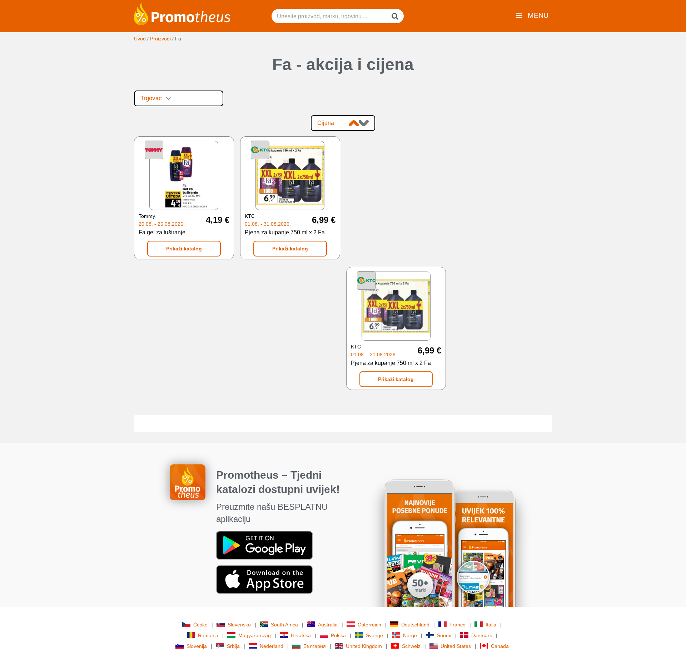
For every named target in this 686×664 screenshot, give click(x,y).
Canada (500, 646)
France (457, 625)
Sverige (374, 635)
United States (456, 646)
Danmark (481, 635)
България (314, 646)
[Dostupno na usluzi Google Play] (264, 544)
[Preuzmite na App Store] (264, 579)
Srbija (233, 646)
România (208, 635)
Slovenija (197, 646)
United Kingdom (364, 646)
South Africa (284, 625)
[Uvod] (182, 13)
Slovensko (239, 625)
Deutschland (415, 625)
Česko (200, 625)
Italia (491, 625)
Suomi (444, 635)
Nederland (271, 646)
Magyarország (254, 635)
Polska (338, 635)
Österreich (369, 625)
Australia (328, 625)
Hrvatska (301, 635)
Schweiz (411, 646)
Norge (410, 635)
